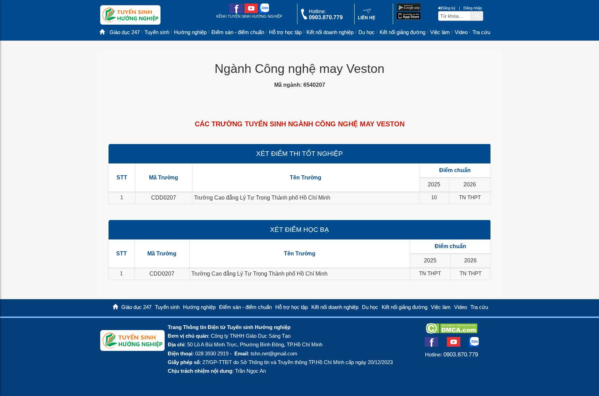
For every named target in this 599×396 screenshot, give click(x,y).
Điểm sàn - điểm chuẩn (237, 32)
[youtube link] (251, 11)
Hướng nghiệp (190, 32)
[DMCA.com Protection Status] (451, 331)
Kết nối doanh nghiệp (330, 32)
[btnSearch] (477, 16)
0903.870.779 (460, 354)
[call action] (321, 17)
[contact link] (366, 18)
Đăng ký (448, 8)
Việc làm (440, 32)
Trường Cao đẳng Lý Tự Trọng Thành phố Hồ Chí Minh (262, 198)
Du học (366, 32)
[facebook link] (236, 11)
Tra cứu (481, 32)
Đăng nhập (472, 8)
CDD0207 (163, 198)
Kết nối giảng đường (402, 32)
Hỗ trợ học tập (285, 32)
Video (461, 32)
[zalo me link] (264, 11)
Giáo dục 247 (125, 32)
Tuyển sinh (157, 32)
